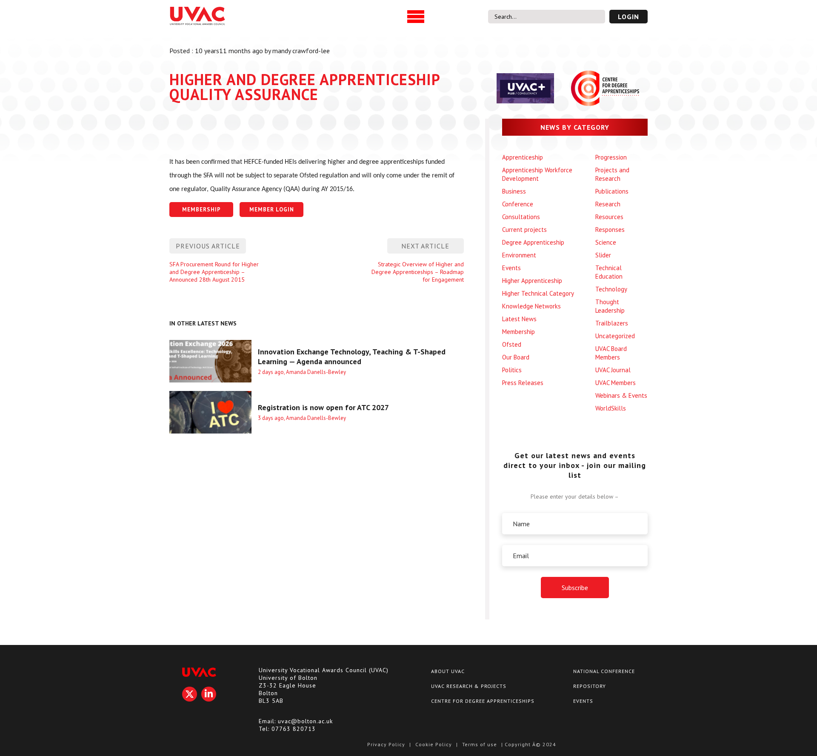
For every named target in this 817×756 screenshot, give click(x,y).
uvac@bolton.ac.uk (305, 721)
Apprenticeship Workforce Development (537, 174)
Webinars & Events (621, 395)
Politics (512, 370)
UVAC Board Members (611, 353)
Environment (519, 255)
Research (607, 204)
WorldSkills (610, 408)
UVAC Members (615, 383)
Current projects (524, 229)
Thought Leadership (610, 306)
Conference (517, 204)
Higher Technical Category (538, 293)
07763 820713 (293, 729)
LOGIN (628, 16)
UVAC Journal (613, 370)
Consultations (521, 217)
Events (511, 268)
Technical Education (609, 272)
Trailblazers (611, 323)
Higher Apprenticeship (532, 281)
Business (514, 191)
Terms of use (479, 744)
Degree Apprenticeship (533, 242)
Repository (589, 686)
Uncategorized (615, 336)
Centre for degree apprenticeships (482, 701)
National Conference (604, 671)
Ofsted (511, 344)
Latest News (519, 319)
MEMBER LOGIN (271, 209)
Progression (611, 157)
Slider (603, 255)
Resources (609, 217)
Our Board (515, 357)
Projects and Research (612, 174)
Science (605, 242)
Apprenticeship (522, 157)
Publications (611, 191)
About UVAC (448, 671)
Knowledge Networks (531, 306)
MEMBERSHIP (201, 209)
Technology (611, 289)
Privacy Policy (386, 744)
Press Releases (522, 383)
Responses (610, 229)
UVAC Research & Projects (468, 686)
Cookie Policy (433, 744)
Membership (518, 332)
